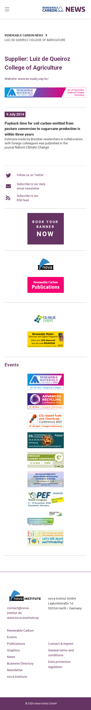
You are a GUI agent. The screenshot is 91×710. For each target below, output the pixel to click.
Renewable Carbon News (24, 35)
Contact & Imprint (60, 644)
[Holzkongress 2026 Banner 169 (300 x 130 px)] (45, 447)
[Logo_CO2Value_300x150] (45, 327)
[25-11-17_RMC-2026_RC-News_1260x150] (46, 96)
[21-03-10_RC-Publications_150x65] (45, 292)
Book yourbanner (45, 229)
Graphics (13, 650)
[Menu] (13, 9)
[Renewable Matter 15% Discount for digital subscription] (45, 346)
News (11, 657)
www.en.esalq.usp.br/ (33, 79)
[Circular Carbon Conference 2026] (45, 466)
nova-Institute (17, 676)
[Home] (64, 9)
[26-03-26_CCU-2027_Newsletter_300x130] (45, 427)
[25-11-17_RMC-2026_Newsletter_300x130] (45, 388)
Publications (16, 644)
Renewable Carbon (20, 630)
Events (12, 637)
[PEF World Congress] (45, 506)
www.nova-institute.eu (23, 618)
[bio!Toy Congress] (45, 545)
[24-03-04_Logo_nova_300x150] (45, 272)
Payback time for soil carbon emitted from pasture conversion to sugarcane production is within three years (42, 129)
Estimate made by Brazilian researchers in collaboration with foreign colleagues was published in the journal (44, 143)
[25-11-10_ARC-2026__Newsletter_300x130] (45, 408)
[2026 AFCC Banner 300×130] (45, 486)
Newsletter (15, 670)
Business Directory (20, 663)
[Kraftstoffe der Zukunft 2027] (45, 525)
